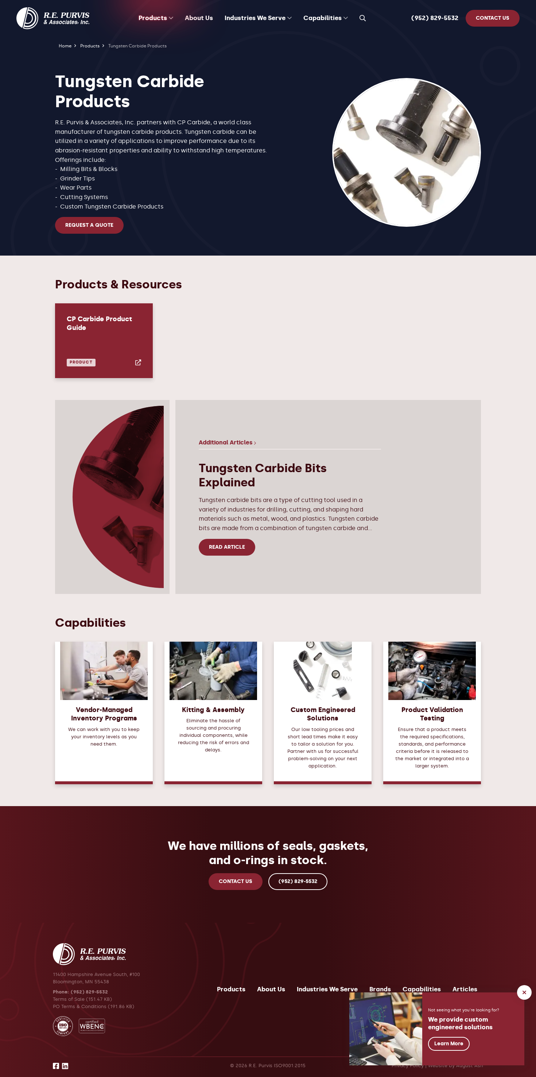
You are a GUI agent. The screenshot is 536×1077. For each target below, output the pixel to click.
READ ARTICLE (227, 547)
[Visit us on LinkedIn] (65, 1067)
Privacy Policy (408, 1065)
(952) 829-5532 (434, 18)
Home (65, 45)
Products (90, 45)
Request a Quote (89, 225)
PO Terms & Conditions (79, 1006)
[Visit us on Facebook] (56, 1067)
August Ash (469, 1065)
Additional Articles (226, 442)
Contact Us (235, 881)
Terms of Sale (69, 999)
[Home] (52, 18)
